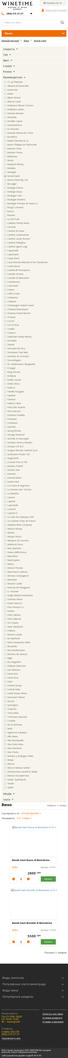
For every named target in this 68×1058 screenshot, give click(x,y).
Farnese (11, 399)
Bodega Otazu (14, 191)
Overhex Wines (15, 599)
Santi (9, 681)
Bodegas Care (14, 195)
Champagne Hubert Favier (20, 305)
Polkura (11, 630)
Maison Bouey (14, 528)
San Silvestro (13, 669)
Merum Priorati (15, 567)
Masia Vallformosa (16, 552)
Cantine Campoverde (18, 234)
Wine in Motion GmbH (18, 767)
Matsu (10, 563)
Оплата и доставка (52, 1013)
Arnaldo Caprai (14, 121)
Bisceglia (11, 183)
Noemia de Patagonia (18, 587)
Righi (9, 658)
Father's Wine (14, 403)
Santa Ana (12, 673)
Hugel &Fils (13, 458)
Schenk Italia (13, 689)
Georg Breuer (14, 430)
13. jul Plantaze (15, 81)
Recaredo (12, 646)
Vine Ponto (13, 752)
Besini (10, 160)
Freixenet (12, 418)
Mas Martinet (14, 548)
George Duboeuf (16, 434)
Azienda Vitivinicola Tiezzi (20, 132)
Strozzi (10, 701)
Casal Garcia (13, 266)
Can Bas (11, 226)
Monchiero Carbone (17, 571)
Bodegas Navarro (16, 199)
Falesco (11, 387)
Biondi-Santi (40, 40)
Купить (48, 878)
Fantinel (11, 395)
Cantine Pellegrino (16, 242)
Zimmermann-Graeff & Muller (22, 771)
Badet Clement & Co (17, 140)
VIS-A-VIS (37, 1055)
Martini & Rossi (15, 544)
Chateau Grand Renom (19, 313)
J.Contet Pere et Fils (17, 462)
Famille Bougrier (15, 391)
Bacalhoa (12, 136)
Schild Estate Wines (17, 693)
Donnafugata (14, 360)
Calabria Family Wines (18, 223)
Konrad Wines (14, 477)
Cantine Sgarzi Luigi (17, 246)
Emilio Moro (13, 383)
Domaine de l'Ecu (16, 348)
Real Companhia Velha (18, 642)
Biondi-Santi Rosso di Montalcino (30, 860)
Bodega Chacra (15, 187)
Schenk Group (14, 685)
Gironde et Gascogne (18, 438)
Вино (26, 40)
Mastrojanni (13, 560)
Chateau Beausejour (17, 309)
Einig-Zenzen (13, 371)
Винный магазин (10, 40)
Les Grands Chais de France (21, 520)
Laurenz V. (12, 513)
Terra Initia (12, 712)
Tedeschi (11, 708)
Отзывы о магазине (53, 1021)
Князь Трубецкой (16, 779)
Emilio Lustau (14, 379)
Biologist (11, 172)
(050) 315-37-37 (14, 13)
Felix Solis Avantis (16, 407)
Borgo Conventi (15, 207)
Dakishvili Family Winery (19, 336)
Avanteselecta (14, 125)
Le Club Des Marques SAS (20, 516)
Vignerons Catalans (17, 732)
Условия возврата (52, 1017)
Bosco (10, 211)
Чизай (10, 783)
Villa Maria (12, 736)
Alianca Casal (14, 101)
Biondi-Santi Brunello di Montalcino (32, 922)
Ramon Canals (14, 634)
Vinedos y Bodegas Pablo (20, 756)
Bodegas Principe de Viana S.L (22, 203)
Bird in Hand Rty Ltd (17, 179)
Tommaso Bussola (17, 716)
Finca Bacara (14, 411)
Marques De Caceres (18, 540)
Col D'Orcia (13, 324)
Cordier (11, 328)
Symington (12, 705)
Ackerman (12, 89)
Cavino (10, 289)
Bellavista (12, 156)
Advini (10, 93)
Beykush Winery (15, 164)
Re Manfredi (13, 638)
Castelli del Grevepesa (18, 270)
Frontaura (12, 422)
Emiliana (11, 375)
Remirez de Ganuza (17, 654)
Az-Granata (13, 128)
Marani (10, 532)
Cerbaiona (12, 297)
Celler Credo (13, 293)
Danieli (10, 344)
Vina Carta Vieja (15, 744)
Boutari (11, 215)
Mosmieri (12, 579)
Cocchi (10, 320)
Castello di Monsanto (18, 277)
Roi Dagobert (14, 661)
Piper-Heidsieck (15, 626)
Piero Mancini (14, 618)
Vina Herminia (14, 748)
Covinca (11, 332)
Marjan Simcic (14, 536)
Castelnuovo (13, 281)
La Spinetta (13, 493)
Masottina (12, 556)
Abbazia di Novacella (17, 85)
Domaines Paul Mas (17, 352)
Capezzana (13, 254)
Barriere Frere (14, 148)
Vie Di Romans (14, 724)
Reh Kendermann (16, 650)
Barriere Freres (15, 152)
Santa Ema (12, 677)
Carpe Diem (13, 258)
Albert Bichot (14, 97)
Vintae (10, 759)
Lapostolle (12, 505)
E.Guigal (11, 368)
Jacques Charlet (15, 465)
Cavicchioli (12, 285)
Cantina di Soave (15, 230)
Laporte (11, 501)
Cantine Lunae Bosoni (18, 238)
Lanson (11, 497)
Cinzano (11, 317)
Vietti (9, 728)
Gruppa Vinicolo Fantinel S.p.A (22, 450)
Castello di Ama (15, 273)
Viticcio (10, 763)
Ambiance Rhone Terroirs (20, 105)
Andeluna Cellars (15, 109)
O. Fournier (13, 591)
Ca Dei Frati (13, 219)
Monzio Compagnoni (18, 575)
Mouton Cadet (14, 583)
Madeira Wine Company (19, 524)
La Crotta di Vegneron (18, 485)
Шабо (10, 787)
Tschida (11, 720)
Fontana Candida (16, 415)
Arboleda (11, 117)
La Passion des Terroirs (19, 489)
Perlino (10, 610)
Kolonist (11, 473)
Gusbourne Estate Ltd (18, 454)
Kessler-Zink (13, 469)
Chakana (11, 301)
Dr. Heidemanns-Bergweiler (21, 364)
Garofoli (11, 426)
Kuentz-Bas (13, 481)
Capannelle (13, 250)
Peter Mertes (14, 614)
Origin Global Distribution (20, 595)
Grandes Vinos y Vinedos (19, 442)
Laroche (11, 509)
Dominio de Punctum (18, 356)
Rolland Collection (16, 665)
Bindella (11, 168)
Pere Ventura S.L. (16, 607)
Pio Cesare (12, 622)
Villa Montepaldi (15, 740)
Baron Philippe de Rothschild (22, 144)
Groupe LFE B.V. (15, 446)
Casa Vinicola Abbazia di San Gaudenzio (27, 262)
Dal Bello (12, 340)
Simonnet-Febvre (16, 697)
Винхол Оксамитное (18, 775)
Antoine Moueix (15, 113)
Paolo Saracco (14, 603)
